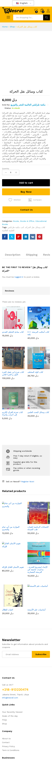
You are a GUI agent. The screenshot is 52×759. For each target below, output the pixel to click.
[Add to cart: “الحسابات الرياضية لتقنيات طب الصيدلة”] (32, 354)
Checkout (6, 535)
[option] (13, 351)
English (23, 3)
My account (7, 519)
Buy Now (26, 191)
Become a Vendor (10, 523)
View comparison (15, 604)
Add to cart (26, 182)
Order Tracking (9, 531)
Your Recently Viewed (12, 466)
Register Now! (27, 313)
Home (5, 27)
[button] (35, 199)
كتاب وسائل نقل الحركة (35, 227)
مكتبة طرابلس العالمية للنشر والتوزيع (28, 104)
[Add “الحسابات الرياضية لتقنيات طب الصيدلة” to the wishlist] (44, 354)
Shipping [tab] (31, 254)
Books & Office (27, 221)
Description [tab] (12, 254)
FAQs (4, 474)
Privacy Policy (8, 500)
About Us (6, 492)
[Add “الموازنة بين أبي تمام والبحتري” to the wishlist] (19, 354)
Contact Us (26, 209)
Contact (6, 496)
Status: (8, 108)
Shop (12, 27)
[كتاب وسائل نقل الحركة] (5, 237)
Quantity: (5, 168)
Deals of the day (10, 470)
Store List (6, 527)
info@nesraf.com (10, 451)
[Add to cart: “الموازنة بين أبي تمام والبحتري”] (6, 354)
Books (16, 221)
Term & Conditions (10, 504)
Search (46, 17)
